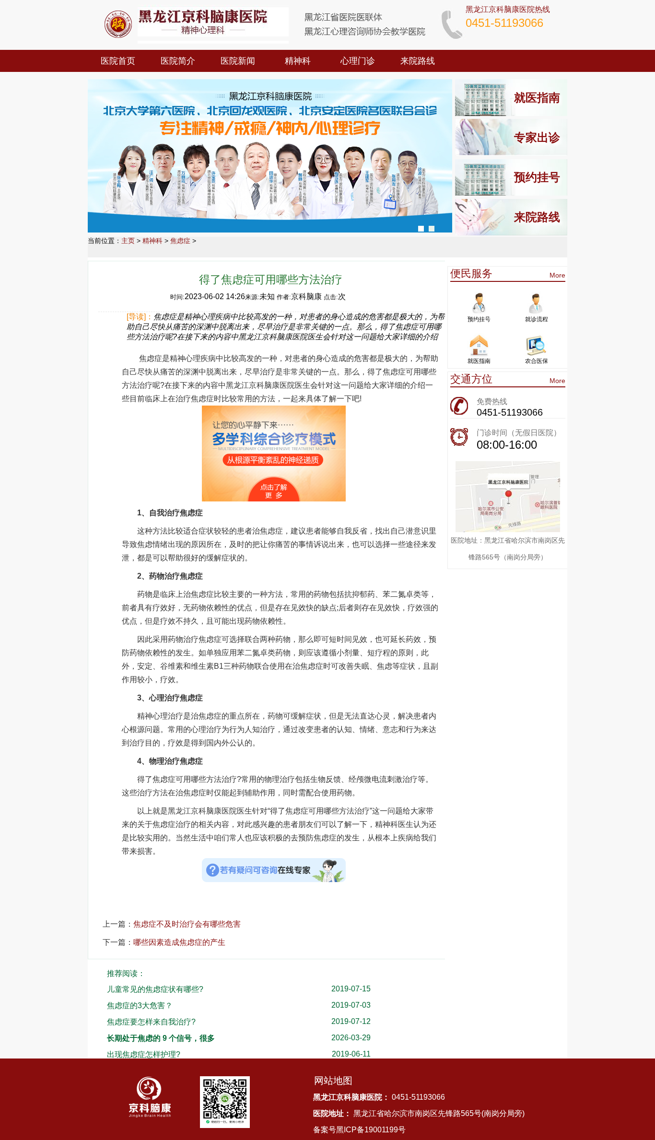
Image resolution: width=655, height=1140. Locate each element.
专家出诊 (537, 137)
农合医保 (536, 361)
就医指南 (537, 97)
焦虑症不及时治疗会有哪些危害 (187, 924)
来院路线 (417, 61)
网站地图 (333, 1080)
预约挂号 (537, 177)
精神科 (298, 61)
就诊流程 (536, 319)
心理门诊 (357, 61)
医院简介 (178, 61)
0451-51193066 (510, 412)
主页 (128, 240)
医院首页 (118, 61)
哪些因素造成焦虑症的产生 (179, 942)
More (557, 275)
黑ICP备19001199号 (371, 1130)
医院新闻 (238, 61)
